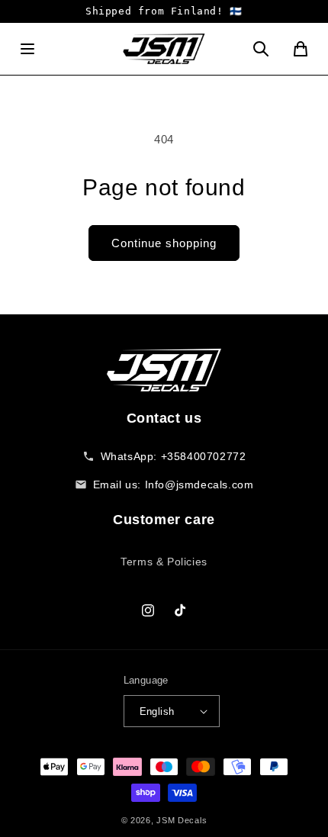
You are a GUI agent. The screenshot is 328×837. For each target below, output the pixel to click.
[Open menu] (27, 49)
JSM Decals (181, 820)
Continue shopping (164, 243)
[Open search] (261, 49)
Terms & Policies (164, 561)
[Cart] (300, 49)
